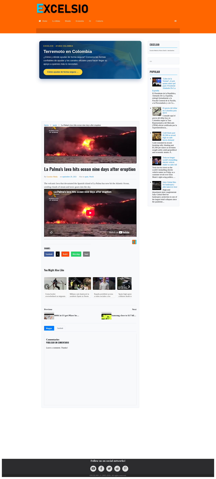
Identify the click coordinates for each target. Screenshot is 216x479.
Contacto (99, 21)
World (91, 177)
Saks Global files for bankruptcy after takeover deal (170, 184)
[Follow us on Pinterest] (125, 469)
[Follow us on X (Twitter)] (109, 469)
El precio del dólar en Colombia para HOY (170, 110)
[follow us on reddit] (117, 469)
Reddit (65, 254)
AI (90, 21)
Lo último (56, 21)
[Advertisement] (109, 100)
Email (86, 254)
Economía (80, 21)
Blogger (49, 328)
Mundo (68, 21)
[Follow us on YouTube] (93, 469)
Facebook (49, 254)
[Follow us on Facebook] (101, 469)
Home (44, 21)
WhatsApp (76, 254)
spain (86, 177)
